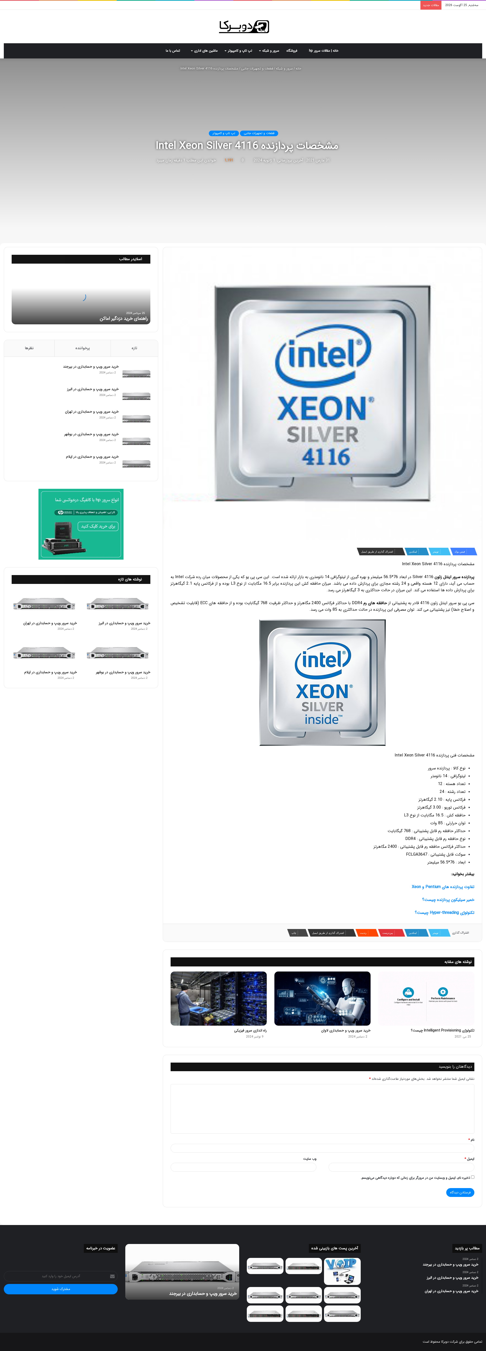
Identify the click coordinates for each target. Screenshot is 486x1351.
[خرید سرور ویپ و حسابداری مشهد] (265, 1313)
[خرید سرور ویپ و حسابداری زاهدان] (265, 1295)
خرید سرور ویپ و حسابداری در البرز (93, 389)
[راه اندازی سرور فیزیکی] (219, 999)
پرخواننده (82, 348)
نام (471, 1140)
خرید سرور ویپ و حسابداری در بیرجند (91, 366)
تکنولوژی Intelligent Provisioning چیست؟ (442, 1030)
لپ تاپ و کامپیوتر (240, 50)
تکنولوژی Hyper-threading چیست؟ (444, 913)
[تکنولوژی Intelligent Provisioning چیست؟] (426, 999)
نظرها (29, 348)
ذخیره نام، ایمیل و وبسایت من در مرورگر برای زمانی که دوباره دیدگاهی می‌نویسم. (415, 1177)
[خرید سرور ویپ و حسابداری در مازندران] (342, 1313)
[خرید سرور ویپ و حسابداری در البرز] (136, 396)
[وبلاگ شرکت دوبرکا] (243, 26)
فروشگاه (292, 50)
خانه (299, 68)
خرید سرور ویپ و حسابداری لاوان (346, 1030)
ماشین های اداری (206, 50)
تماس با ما (173, 50)
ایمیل (469, 1159)
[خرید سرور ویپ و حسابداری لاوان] (322, 999)
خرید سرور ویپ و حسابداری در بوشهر (91, 434)
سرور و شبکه (270, 50)
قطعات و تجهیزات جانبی (257, 68)
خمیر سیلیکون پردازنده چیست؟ (448, 900)
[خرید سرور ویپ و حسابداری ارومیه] (342, 1271)
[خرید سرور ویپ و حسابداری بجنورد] (304, 1266)
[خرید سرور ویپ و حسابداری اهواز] (342, 1295)
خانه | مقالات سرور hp (324, 50)
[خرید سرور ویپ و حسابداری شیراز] (304, 1313)
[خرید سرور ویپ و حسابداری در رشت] (265, 1266)
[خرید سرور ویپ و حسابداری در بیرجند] (136, 373)
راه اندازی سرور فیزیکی (250, 1030)
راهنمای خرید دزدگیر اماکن (124, 318)
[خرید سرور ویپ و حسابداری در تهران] (136, 418)
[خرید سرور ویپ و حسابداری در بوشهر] (136, 441)
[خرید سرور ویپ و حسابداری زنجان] (304, 1295)
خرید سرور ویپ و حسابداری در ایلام (92, 456)
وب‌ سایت (309, 1159)
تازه (134, 348)
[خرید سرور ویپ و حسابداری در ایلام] (136, 463)
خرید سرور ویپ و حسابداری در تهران (92, 411)
